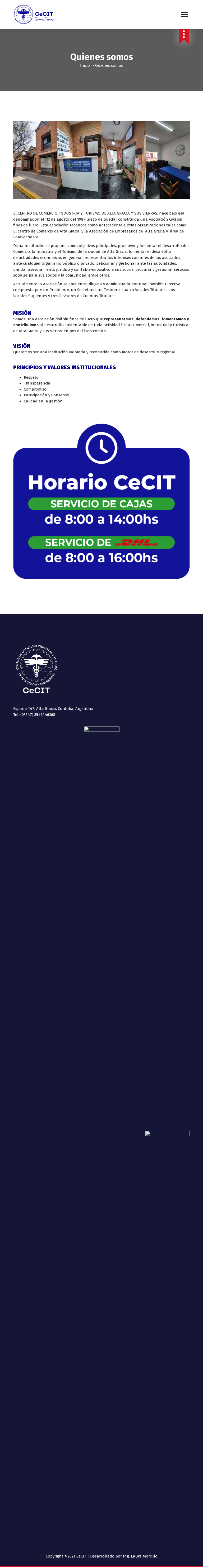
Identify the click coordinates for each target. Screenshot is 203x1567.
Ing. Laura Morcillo (140, 1556)
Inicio (85, 65)
